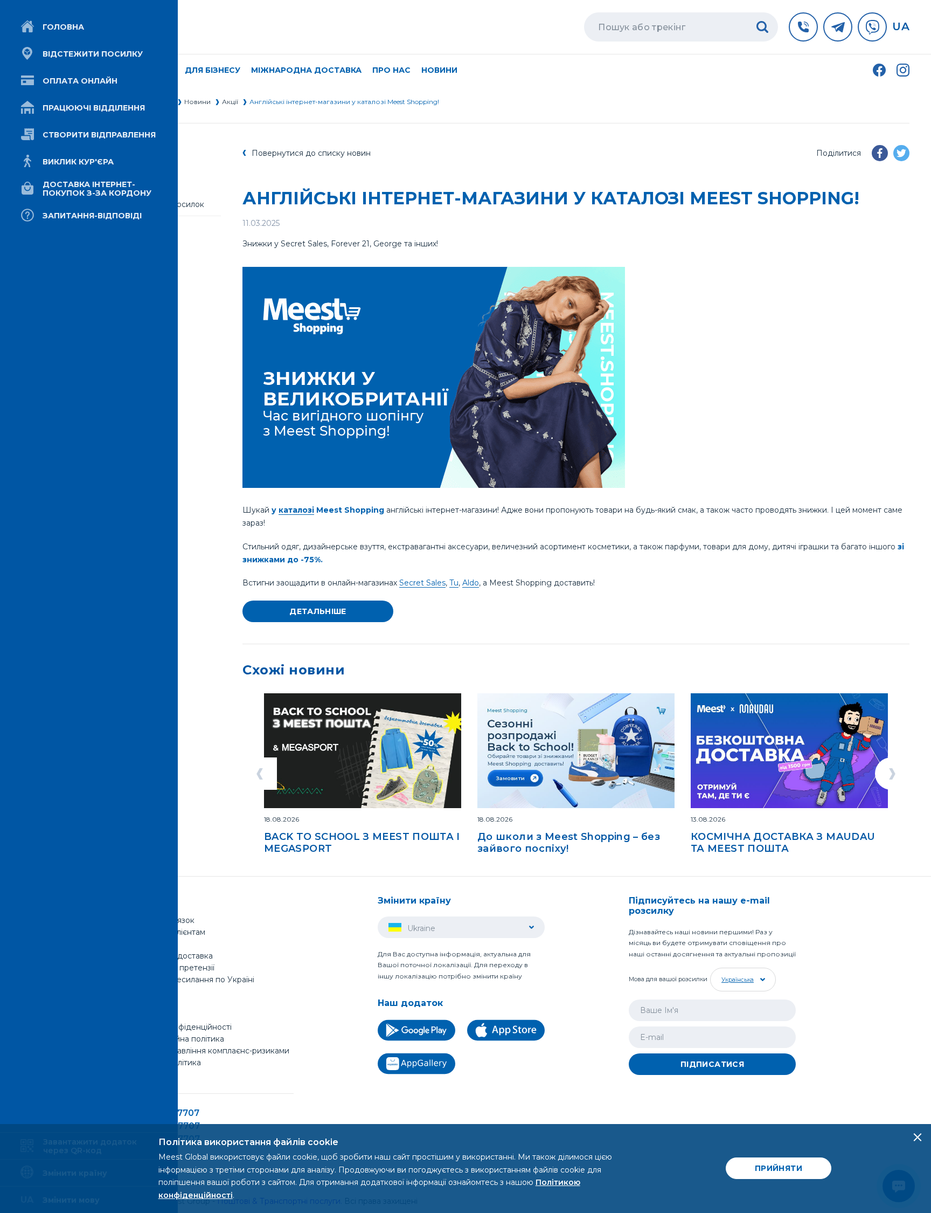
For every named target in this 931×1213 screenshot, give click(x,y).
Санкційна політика (164, 1062)
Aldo (470, 583)
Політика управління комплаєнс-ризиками (208, 1051)
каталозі (296, 510)
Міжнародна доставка (306, 70)
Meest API (147, 1075)
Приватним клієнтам (166, 932)
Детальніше (317, 611)
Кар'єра (141, 1015)
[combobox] (741, 979)
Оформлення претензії (170, 967)
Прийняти (778, 1168)
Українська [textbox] (737, 979)
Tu (453, 583)
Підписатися (712, 1064)
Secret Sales (422, 583)
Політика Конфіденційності (179, 1027)
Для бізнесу (150, 944)
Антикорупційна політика (175, 1039)
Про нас (142, 991)
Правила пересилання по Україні (190, 979)
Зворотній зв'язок (160, 920)
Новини (439, 70)
